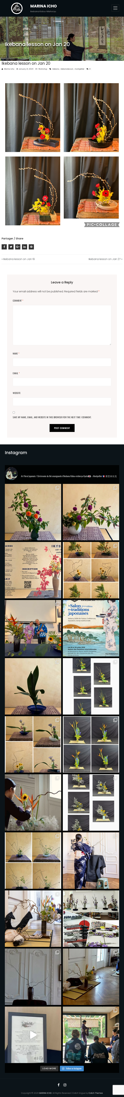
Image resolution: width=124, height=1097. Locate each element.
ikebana (55, 69)
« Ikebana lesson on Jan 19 (18, 259)
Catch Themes (96, 1093)
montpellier (79, 69)
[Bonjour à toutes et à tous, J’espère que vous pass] (33, 570)
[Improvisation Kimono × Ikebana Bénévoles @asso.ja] (33, 976)
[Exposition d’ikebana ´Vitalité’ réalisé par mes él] (33, 1035)
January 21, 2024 (26, 69)
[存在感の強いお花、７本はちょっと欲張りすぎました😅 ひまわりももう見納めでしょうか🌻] (33, 512)
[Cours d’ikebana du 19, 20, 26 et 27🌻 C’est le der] (91, 686)
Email (16, 373)
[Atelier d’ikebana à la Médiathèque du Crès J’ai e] (91, 918)
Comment (18, 300)
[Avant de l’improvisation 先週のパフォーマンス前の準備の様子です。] (33, 802)
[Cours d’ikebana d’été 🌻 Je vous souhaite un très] (91, 570)
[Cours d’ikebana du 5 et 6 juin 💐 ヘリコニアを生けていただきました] (91, 744)
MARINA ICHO (43, 6)
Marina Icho (9, 69)
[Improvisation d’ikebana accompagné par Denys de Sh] (33, 628)
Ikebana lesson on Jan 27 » (105, 259)
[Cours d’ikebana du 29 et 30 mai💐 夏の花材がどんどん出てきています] (91, 802)
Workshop (42, 69)
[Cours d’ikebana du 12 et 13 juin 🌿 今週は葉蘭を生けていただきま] (33, 744)
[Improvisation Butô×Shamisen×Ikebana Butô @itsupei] (33, 918)
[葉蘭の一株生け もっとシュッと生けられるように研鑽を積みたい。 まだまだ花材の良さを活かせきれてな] (33, 686)
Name (16, 353)
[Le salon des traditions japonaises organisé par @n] (91, 628)
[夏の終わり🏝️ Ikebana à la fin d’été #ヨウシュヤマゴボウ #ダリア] (91, 512)
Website (17, 393)
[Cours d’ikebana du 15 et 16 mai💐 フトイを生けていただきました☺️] (33, 860)
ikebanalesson (67, 69)
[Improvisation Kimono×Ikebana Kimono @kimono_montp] (91, 860)
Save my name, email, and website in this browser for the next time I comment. (52, 417)
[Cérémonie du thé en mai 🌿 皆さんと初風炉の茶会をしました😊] (91, 1035)
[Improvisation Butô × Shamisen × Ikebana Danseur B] (91, 976)
